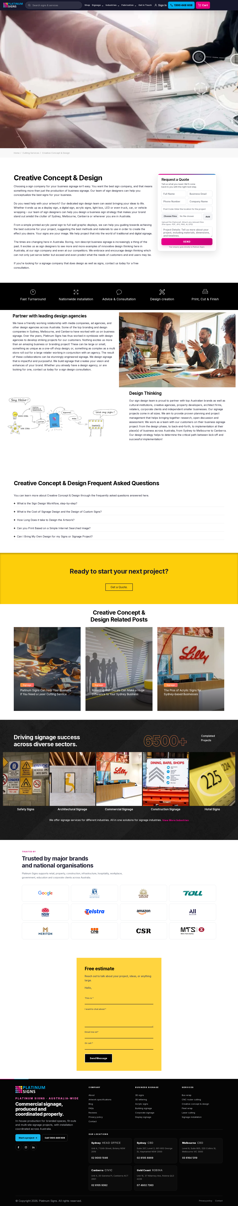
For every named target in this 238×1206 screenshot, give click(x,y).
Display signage (143, 1117)
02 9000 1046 (99, 1157)
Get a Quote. (119, 587)
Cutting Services (31, 153)
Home (17, 153)
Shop (87, 5)
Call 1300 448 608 (55, 1137)
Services (188, 1087)
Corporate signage (144, 1112)
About (92, 1095)
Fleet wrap (187, 1108)
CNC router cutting (191, 1099)
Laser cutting (188, 1112)
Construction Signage (165, 809)
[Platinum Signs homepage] (30, 1089)
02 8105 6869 (145, 1157)
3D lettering (141, 1099)
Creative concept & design (195, 1104)
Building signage (143, 1108)
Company (94, 1087)
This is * (89, 998)
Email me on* (91, 1032)
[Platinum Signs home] (13, 5)
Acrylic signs (141, 1104)
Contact (93, 1121)
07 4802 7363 (145, 1185)
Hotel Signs (212, 809)
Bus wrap (186, 1095)
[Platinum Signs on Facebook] (18, 1147)
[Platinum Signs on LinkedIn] (33, 1147)
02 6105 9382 (99, 1185)
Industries (112, 5)
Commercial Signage (119, 809)
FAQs (91, 1108)
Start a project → (28, 1137)
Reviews (93, 1112)
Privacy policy (96, 1117)
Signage (98, 5)
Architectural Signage (72, 809)
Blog (91, 1104)
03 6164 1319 (189, 1157)
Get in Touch (145, 5)
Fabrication (128, 5)
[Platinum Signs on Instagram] (26, 1147)
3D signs (139, 1095)
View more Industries (175, 820)
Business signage (147, 1087)
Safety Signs (25, 809)
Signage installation (192, 1117)
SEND (186, 241)
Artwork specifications (100, 1099)
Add (208, 216)
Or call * (89, 1043)
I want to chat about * (95, 1009)
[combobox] (53, 5)
